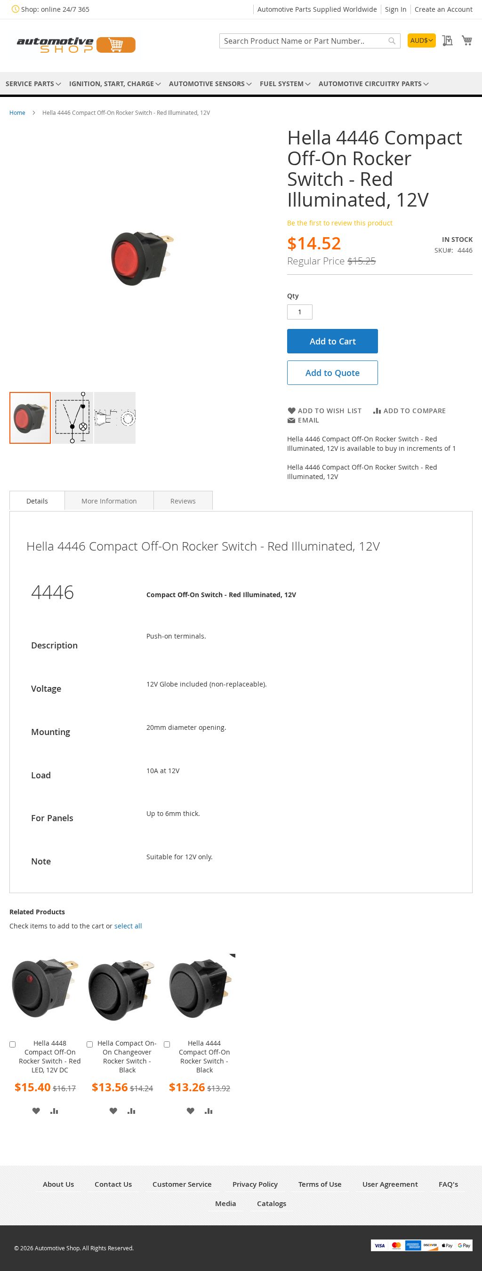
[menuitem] (32, 83)
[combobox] (310, 40)
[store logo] (75, 45)
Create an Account (444, 9)
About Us (58, 1184)
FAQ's (448, 1184)
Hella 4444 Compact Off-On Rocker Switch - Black (204, 1056)
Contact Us (113, 1184)
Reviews (183, 500)
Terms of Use (320, 1184)
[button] (422, 40)
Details (37, 500)
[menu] (241, 83)
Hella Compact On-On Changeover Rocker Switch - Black (127, 1056)
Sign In (396, 9)
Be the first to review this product (340, 222)
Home (18, 112)
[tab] (37, 500)
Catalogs (271, 1203)
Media (225, 1203)
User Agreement (390, 1184)
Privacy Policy (255, 1184)
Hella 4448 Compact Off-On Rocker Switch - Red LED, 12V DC (50, 1056)
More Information (109, 500)
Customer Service (182, 1184)
